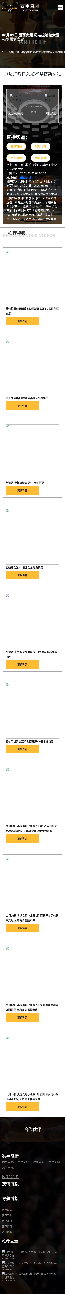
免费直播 (16, 158)
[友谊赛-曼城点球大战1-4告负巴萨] (32, 452)
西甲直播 (7, 1162)
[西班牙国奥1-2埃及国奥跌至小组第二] (32, 367)
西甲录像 (23, 1162)
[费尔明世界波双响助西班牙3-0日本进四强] (32, 711)
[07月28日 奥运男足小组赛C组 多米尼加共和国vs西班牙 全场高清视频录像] (32, 974)
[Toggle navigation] (60, 7)
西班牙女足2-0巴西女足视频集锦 (24, 567)
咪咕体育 (40, 146)
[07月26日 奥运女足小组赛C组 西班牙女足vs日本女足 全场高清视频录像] (32, 885)
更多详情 (22, 321)
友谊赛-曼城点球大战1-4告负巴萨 (25, 482)
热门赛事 (7, 1168)
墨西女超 (25, 177)
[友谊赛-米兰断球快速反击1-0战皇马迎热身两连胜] (32, 621)
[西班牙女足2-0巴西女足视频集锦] (32, 537)
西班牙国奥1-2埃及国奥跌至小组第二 (27, 398)
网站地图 (10, 1176)
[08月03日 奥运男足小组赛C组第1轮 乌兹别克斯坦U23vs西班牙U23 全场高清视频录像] (32, 795)
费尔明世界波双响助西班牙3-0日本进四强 (30, 741)
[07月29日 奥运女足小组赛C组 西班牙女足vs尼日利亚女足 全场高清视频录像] (32, 1063)
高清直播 (16, 146)
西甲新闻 (54, 1162)
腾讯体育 (40, 158)
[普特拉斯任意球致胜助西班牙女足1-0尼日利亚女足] (32, 278)
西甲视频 (38, 1162)
